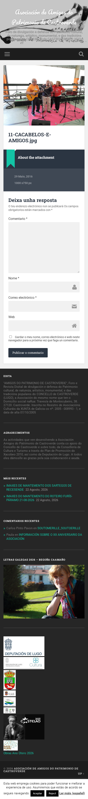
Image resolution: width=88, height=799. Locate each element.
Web (11, 317)
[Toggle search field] (81, 54)
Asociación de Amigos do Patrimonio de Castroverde (44, 17)
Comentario (17, 218)
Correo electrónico (22, 297)
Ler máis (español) (72, 793)
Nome (13, 278)
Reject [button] (52, 793)
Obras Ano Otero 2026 (18, 753)
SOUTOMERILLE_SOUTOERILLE (58, 528)
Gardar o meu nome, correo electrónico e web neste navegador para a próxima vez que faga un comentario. (44, 338)
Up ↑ (81, 773)
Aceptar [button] (37, 793)
